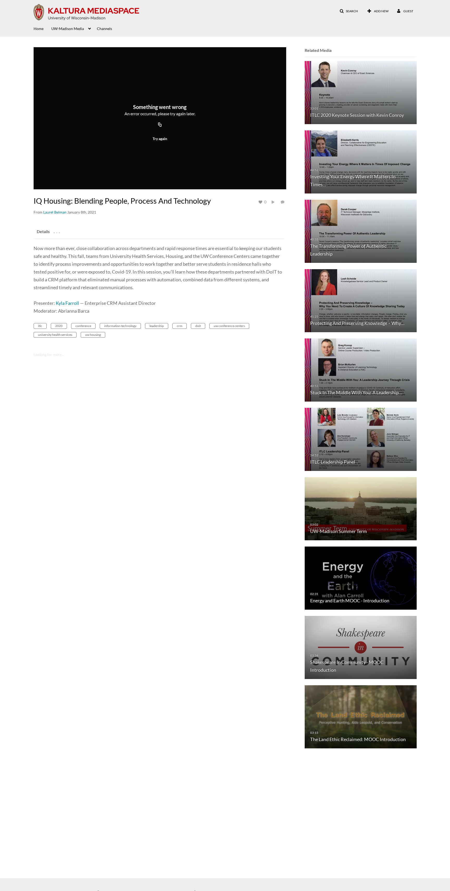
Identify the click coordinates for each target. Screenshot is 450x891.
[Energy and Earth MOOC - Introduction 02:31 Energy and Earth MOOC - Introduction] (361, 578)
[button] (348, 11)
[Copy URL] (160, 125)
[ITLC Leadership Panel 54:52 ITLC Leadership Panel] (361, 439)
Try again (160, 138)
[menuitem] (42, 28)
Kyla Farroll (67, 303)
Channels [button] (104, 28)
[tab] (43, 231)
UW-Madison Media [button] (67, 28)
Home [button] (38, 28)
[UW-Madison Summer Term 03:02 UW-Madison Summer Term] (361, 508)
